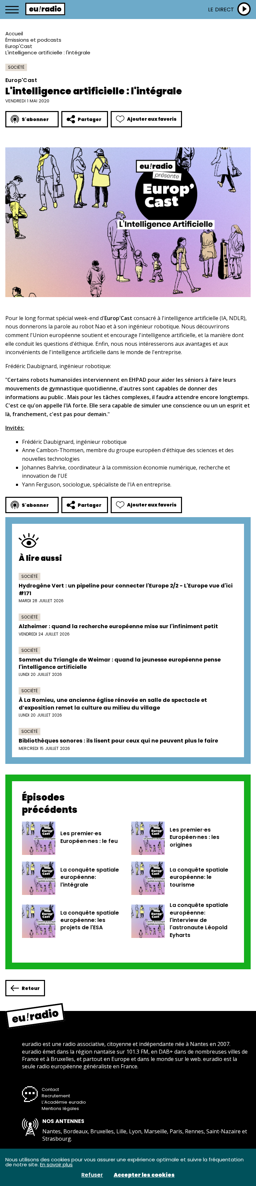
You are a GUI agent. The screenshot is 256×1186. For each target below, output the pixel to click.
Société (16, 67)
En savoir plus (56, 1164)
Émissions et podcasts (33, 39)
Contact (50, 1089)
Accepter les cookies (144, 1175)
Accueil (14, 33)
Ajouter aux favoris (152, 119)
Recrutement (56, 1096)
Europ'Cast (18, 46)
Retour (31, 988)
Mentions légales (60, 1108)
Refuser (92, 1175)
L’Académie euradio (64, 1102)
